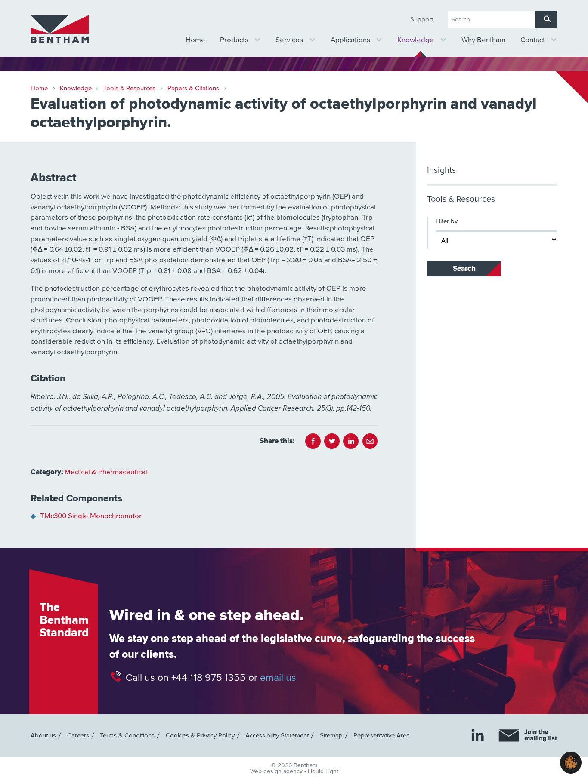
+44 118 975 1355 (208, 678)
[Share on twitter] (332, 441)
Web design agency (277, 771)
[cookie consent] (570, 762)
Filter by (447, 221)
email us (278, 678)
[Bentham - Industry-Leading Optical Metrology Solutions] (60, 29)
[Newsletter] (527, 735)
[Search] (546, 19)
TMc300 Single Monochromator (91, 516)
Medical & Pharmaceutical (106, 472)
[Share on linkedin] (351, 441)
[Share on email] (370, 441)
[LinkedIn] (477, 735)
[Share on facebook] (313, 441)
